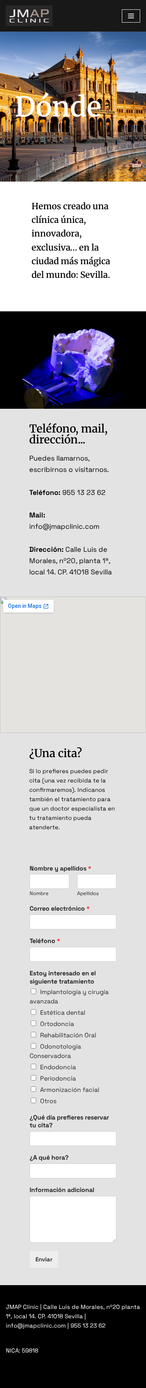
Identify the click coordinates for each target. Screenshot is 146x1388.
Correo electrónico (60, 909)
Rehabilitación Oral (68, 1035)
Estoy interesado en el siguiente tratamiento (63, 977)
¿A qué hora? (49, 1158)
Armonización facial (69, 1090)
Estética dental (62, 1012)
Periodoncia (58, 1078)
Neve (13, 1380)
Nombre (39, 893)
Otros (48, 1101)
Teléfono (45, 941)
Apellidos (88, 893)
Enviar (44, 1259)
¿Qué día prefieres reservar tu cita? (69, 1122)
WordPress (95, 1380)
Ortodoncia (57, 1024)
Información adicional (62, 1190)
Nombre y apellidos (60, 868)
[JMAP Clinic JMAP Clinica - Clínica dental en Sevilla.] (29, 15)
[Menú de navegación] (131, 16)
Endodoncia (58, 1067)
